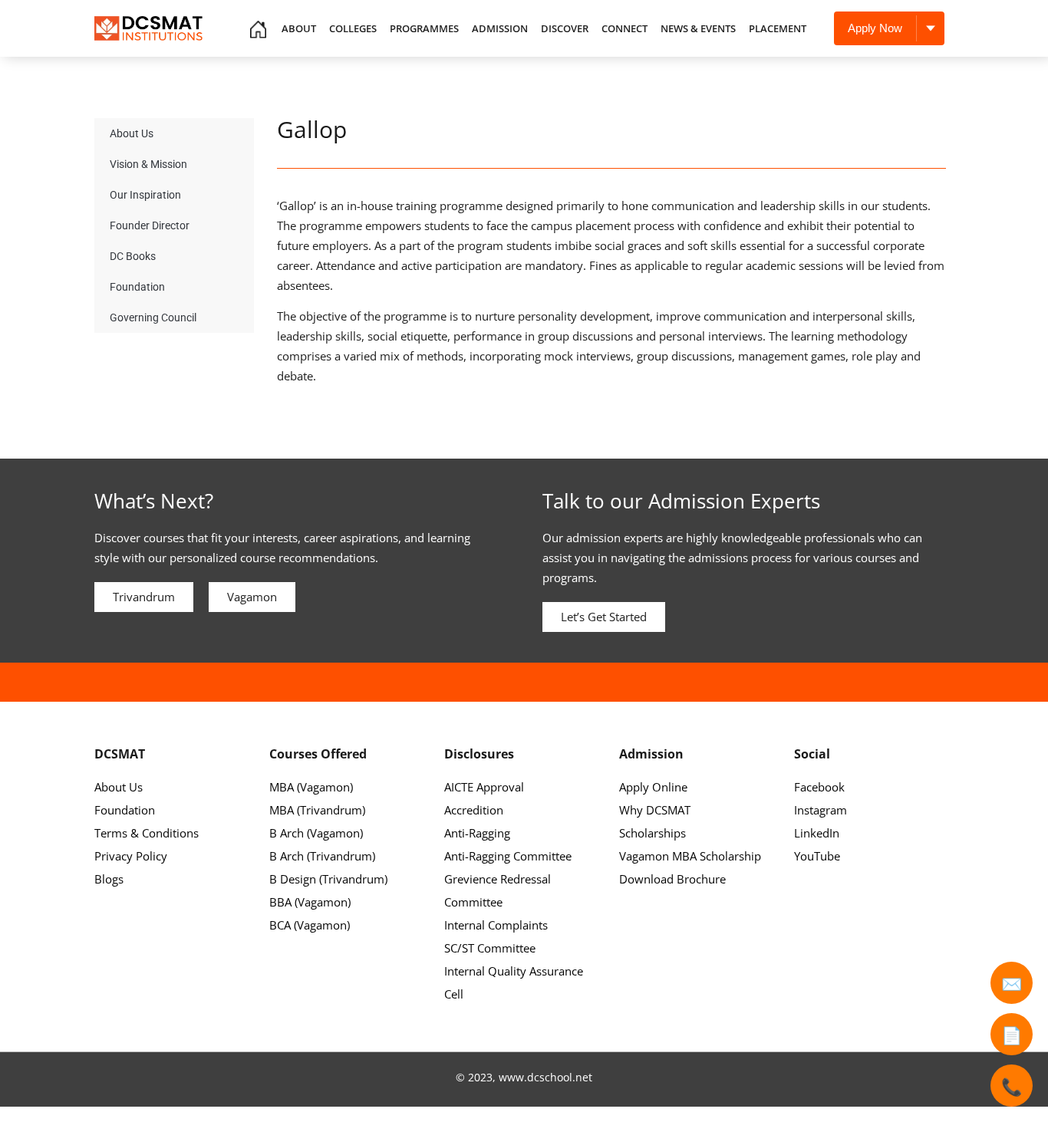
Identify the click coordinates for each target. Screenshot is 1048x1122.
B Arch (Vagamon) (316, 833)
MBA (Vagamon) (311, 787)
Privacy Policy (130, 856)
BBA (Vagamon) (310, 902)
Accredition (473, 810)
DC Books (133, 256)
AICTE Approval (484, 787)
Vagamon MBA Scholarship (690, 856)
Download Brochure (672, 879)
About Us (131, 133)
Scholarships (652, 833)
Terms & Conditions (146, 833)
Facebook (819, 787)
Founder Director (149, 225)
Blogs (109, 879)
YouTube (817, 856)
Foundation (137, 287)
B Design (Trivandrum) (328, 879)
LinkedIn (816, 833)
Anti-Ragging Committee (508, 856)
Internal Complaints (496, 925)
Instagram (820, 810)
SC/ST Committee (490, 948)
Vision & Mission (148, 164)
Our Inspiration (145, 195)
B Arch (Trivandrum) (322, 856)
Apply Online (653, 787)
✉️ (1011, 983)
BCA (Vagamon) (309, 925)
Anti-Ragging (477, 833)
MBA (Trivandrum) (317, 810)
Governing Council (153, 317)
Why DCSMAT (654, 810)
